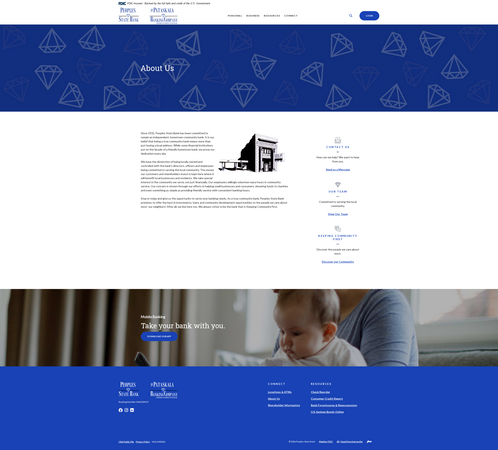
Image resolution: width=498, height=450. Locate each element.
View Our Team (338, 214)
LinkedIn (132, 411)
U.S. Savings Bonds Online (327, 412)
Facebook (121, 411)
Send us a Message (338, 169)
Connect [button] (291, 15)
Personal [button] (235, 15)
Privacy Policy (143, 441)
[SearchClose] (351, 15)
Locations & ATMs (280, 392)
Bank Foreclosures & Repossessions (334, 405)
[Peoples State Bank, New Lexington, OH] (148, 16)
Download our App (159, 336)
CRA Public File (126, 441)
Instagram (126, 411)
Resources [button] (272, 15)
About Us (274, 398)
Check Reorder (320, 392)
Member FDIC (326, 441)
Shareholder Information (284, 405)
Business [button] (253, 15)
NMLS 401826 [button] (158, 441)
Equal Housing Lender (352, 441)
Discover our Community (338, 261)
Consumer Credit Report (327, 398)
